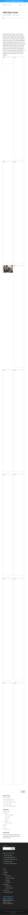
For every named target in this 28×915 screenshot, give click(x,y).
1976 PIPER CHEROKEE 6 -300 (9, 802)
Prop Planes (7, 817)
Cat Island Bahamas (8, 892)
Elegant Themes (14, 911)
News (4, 827)
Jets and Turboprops (9, 815)
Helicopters (8, 882)
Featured (5, 825)
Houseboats (8, 886)
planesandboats (7, 15)
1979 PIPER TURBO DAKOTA (9, 806)
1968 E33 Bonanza (7, 797)
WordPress (14, 913)
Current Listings (15, 15)
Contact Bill (6, 890)
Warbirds (7, 819)
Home (5, 870)
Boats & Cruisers (8, 822)
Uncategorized (6, 829)
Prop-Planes (8, 876)
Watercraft (6, 821)
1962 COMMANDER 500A (8, 799)
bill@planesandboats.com (8, 900)
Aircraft (5, 813)
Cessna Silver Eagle (7, 804)
